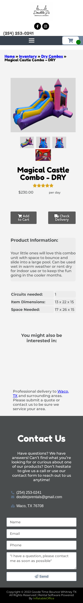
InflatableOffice (43, 598)
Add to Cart (23, 218)
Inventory (28, 56)
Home (10, 56)
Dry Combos (52, 56)
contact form (24, 475)
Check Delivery (62, 218)
